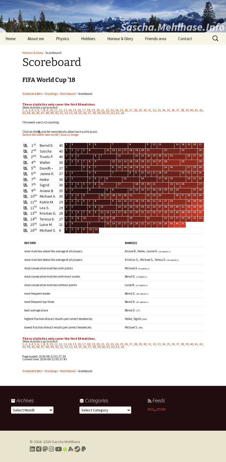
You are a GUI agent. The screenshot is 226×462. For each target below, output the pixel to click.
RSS (151, 409)
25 (121, 110)
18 (88, 110)
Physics (62, 38)
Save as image (69, 135)
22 (107, 110)
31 (149, 110)
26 (126, 110)
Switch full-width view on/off (40, 135)
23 (112, 110)
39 (187, 110)
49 (52, 113)
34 (163, 110)
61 (108, 113)
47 (42, 113)
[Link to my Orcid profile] (65, 449)
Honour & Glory (120, 38)
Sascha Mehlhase (66, 441)
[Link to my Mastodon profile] (45, 449)
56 (85, 113)
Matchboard (68, 94)
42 (201, 110)
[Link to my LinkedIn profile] (32, 449)
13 (65, 110)
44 (28, 113)
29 (140, 110)
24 (117, 110)
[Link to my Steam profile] (77, 449)
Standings (51, 94)
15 (74, 110)
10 (51, 110)
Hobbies (88, 38)
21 (102, 110)
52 (66, 113)
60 (103, 113)
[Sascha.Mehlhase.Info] (113, 16)
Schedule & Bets (32, 94)
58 (94, 113)
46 (38, 113)
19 (93, 110)
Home (11, 38)
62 (113, 113)
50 (56, 113)
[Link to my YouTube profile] (58, 449)
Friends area (155, 38)
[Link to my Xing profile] (38, 449)
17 (84, 110)
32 (154, 110)
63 (117, 113)
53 (70, 113)
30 (145, 110)
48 (47, 113)
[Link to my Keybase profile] (70, 449)
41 (196, 110)
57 (89, 113)
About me (36, 38)
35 (168, 110)
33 (159, 110)
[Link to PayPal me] (83, 449)
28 (135, 110)
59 (99, 113)
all (122, 113)
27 (131, 110)
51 (61, 113)
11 (56, 110)
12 (60, 110)
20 (98, 110)
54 (75, 113)
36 (173, 110)
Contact (185, 38)
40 (191, 110)
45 (33, 113)
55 (80, 113)
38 (182, 110)
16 (79, 110)
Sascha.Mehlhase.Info (172, 27)
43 (24, 113)
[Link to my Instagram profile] (51, 449)
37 (177, 110)
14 (70, 110)
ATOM (161, 409)
